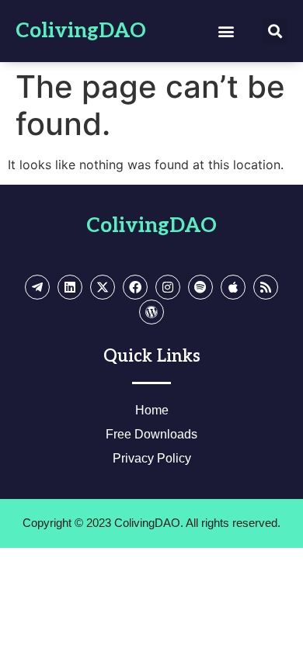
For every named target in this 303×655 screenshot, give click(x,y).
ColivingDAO (81, 31)
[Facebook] (135, 287)
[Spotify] (200, 287)
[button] (226, 31)
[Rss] (265, 287)
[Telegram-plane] (37, 287)
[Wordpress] (151, 312)
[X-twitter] (102, 287)
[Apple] (233, 287)
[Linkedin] (69, 287)
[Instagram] (167, 287)
